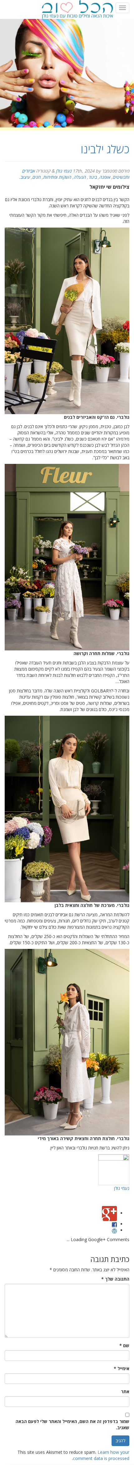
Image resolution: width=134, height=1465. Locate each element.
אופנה (104, 177)
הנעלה (80, 177)
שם (124, 1345)
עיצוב (25, 177)
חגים (36, 177)
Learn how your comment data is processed (101, 1455)
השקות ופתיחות (57, 177)
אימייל (121, 1368)
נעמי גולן (63, 171)
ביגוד (92, 177)
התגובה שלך (115, 1279)
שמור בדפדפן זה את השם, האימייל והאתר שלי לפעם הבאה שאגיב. (72, 1424)
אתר (125, 1391)
